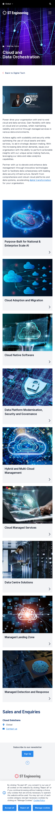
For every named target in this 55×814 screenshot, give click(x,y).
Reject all (24, 808)
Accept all (9, 808)
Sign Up (27, 754)
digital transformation (40, 180)
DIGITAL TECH (13, 46)
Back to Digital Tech (15, 73)
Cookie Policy (39, 800)
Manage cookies (42, 808)
